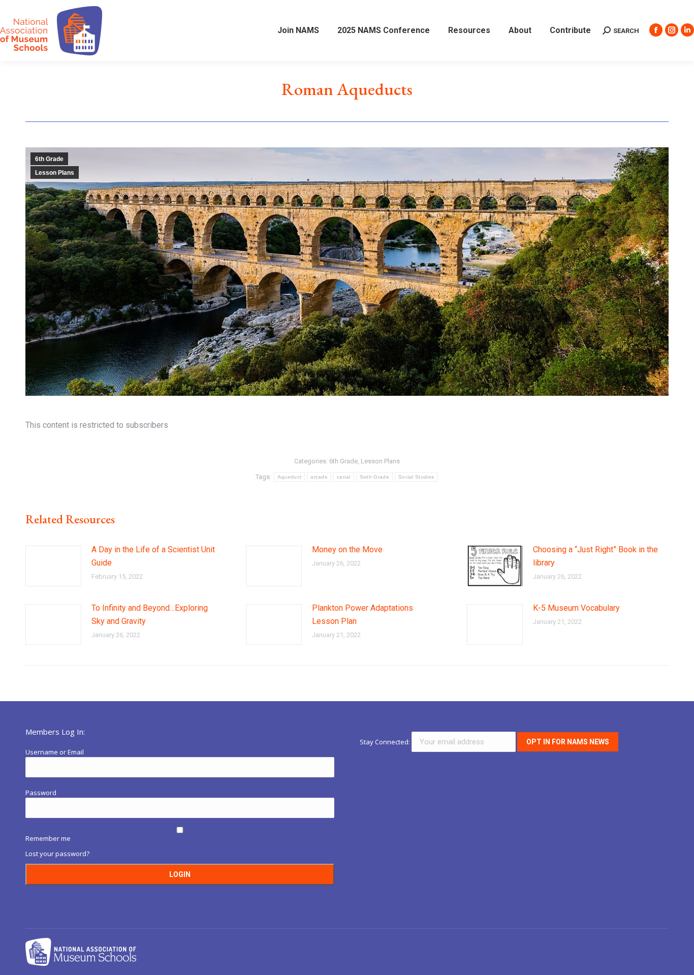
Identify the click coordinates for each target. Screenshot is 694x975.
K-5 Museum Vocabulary (576, 608)
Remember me (48, 838)
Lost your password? (57, 853)
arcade (319, 477)
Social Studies (416, 477)
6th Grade (49, 159)
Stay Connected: (386, 741)
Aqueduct (289, 477)
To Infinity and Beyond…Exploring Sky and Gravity (149, 614)
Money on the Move (347, 549)
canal (344, 477)
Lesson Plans (54, 172)
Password (40, 792)
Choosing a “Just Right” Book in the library (595, 556)
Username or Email (54, 752)
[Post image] (53, 566)
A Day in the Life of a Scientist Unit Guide (153, 556)
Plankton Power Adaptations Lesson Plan (362, 614)
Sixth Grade (374, 477)
